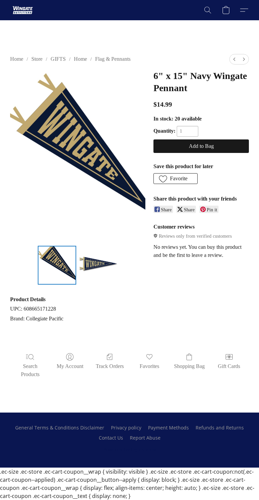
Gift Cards (229, 366)
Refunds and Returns (220, 427)
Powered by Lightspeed (129, 449)
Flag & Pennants (113, 59)
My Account (70, 366)
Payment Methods (168, 427)
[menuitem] (234, 59)
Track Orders (110, 366)
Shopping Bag (189, 366)
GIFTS (58, 59)
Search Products (30, 370)
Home (16, 59)
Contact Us (111, 438)
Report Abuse (145, 438)
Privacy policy (126, 427)
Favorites (149, 366)
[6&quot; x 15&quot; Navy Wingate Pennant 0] (57, 265)
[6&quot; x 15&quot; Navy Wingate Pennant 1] (98, 265)
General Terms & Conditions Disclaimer (59, 427)
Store (36, 59)
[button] (23, 10)
